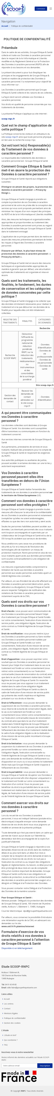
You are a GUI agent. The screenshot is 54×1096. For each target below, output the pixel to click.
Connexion (41, 8)
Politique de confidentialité (14, 1018)
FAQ (6, 1045)
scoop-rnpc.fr (8, 118)
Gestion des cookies (12, 1023)
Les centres (8, 1004)
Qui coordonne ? (10, 1040)
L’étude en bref (10, 1035)
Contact (7, 1008)
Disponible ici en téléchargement (17, 948)
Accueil (7, 999)
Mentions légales (11, 1013)
